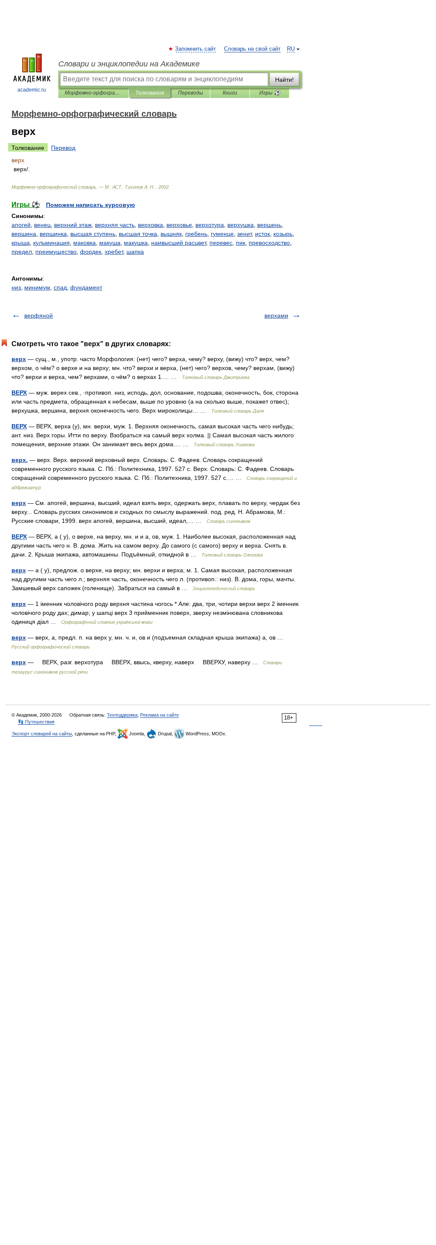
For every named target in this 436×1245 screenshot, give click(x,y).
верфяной (38, 315)
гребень (196, 233)
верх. (19, 459)
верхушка (240, 224)
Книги (230, 93)
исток (262, 233)
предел (21, 251)
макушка (136, 242)
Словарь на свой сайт (252, 49)
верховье (179, 224)
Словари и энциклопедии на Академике (129, 64)
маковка (84, 242)
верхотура (209, 224)
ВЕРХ (19, 392)
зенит (244, 233)
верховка (150, 224)
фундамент (86, 287)
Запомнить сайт (196, 49)
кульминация (51, 242)
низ (16, 287)
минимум (37, 287)
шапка (135, 251)
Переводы (190, 93)
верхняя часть (115, 224)
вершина (23, 233)
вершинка (53, 233)
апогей (21, 224)
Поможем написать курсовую (90, 204)
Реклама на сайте (159, 714)
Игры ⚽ (269, 93)
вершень (269, 224)
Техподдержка (122, 714)
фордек (90, 251)
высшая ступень (92, 233)
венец (42, 224)
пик (240, 242)
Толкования (149, 93)
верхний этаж (73, 224)
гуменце (222, 233)
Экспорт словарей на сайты (41, 733)
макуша (109, 242)
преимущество (56, 251)
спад (60, 287)
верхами (276, 315)
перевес (220, 242)
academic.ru (31, 90)
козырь (283, 233)
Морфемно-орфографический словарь (93, 93)
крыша (20, 242)
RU (291, 49)
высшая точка (138, 233)
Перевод (63, 147)
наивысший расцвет (178, 242)
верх (18, 359)
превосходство (269, 242)
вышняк (171, 233)
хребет (114, 251)
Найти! (284, 79)
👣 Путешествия (36, 721)
